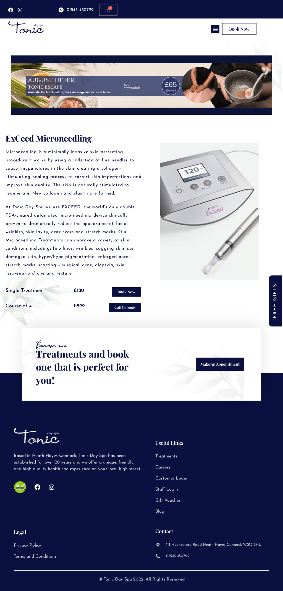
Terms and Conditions (35, 556)
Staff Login (166, 489)
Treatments (166, 456)
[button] (215, 29)
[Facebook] (11, 10)
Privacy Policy (27, 545)
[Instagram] (20, 10)
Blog (159, 511)
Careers (163, 467)
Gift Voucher (167, 500)
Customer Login (171, 478)
